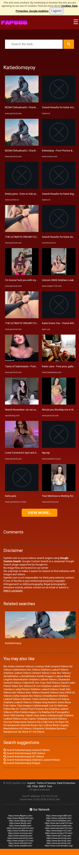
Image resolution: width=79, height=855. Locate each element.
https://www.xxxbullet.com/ (20, 835)
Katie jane (10, 496)
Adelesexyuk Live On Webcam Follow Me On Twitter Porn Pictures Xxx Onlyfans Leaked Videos (35, 709)
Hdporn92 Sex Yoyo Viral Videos (41, 682)
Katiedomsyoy (13, 643)
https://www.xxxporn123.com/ (20, 840)
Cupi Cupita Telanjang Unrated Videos (44, 718)
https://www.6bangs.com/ (20, 820)
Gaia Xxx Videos (60, 673)
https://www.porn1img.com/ (58, 835)
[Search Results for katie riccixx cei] (59, 101)
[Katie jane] (22, 490)
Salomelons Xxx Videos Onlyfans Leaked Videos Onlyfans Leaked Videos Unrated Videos (35, 671)
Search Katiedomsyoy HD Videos (25, 756)
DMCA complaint (13, 590)
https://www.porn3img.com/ (58, 840)
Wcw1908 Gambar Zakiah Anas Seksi (24, 715)
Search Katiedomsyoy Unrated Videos (28, 750)
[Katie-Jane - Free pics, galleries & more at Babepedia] (59, 360)
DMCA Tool (45, 786)
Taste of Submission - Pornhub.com (25, 366)
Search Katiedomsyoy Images (23, 763)
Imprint (31, 783)
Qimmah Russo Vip (31, 725)
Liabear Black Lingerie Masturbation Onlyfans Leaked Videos (36, 678)
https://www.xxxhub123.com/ (20, 838)
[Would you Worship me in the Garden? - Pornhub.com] (59, 403)
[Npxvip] (59, 447)
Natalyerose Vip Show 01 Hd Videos (23, 731)
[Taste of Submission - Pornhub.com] (22, 360)
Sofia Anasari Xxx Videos (27, 695)
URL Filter (32, 786)
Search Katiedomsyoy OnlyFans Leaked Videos (33, 759)
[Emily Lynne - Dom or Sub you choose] (22, 187)
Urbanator (38, 728)
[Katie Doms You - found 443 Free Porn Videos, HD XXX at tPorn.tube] (59, 317)
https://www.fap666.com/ (20, 825)
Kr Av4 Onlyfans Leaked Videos (51, 686)
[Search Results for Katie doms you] (59, 231)
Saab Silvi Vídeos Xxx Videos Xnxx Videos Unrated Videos (36, 691)
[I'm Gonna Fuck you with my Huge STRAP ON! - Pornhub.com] (22, 274)
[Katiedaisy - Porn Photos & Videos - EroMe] (59, 144)
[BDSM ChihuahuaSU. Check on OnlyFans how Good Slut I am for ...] (22, 101)
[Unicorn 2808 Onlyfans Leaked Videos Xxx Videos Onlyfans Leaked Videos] (59, 274)
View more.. (39, 513)
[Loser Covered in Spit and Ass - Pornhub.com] (22, 447)
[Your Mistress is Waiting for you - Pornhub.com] (59, 490)
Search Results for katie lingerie (60, 193)
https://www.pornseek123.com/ (59, 823)
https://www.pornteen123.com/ (59, 828)
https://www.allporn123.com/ (59, 830)
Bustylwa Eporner (55, 728)
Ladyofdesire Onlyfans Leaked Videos (36, 689)
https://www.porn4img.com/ (58, 843)
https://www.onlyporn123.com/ (58, 833)
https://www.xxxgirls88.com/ (59, 815)
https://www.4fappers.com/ (20, 815)
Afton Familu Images (25, 712)
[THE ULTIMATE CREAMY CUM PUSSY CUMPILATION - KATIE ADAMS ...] (22, 231)
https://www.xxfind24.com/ (20, 843)
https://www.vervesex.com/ (20, 833)
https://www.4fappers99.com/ (20, 818)
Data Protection (66, 783)
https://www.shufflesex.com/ (20, 830)
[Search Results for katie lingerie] (59, 187)
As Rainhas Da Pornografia (53, 712)
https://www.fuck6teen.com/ (58, 820)
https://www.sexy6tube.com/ (59, 818)
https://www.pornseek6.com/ (59, 825)
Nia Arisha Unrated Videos (18, 666)
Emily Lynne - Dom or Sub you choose (26, 193)
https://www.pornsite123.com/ (20, 828)
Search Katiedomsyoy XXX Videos (25, 753)
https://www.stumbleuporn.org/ (59, 845)
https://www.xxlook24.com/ (20, 845)
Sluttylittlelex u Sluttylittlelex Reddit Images (28, 676)
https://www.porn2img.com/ (58, 838)
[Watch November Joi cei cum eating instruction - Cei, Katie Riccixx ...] (22, 403)
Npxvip (46, 452)
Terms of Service (46, 783)
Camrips (8, 689)
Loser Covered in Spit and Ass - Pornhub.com (30, 452)
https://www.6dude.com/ (20, 823)
